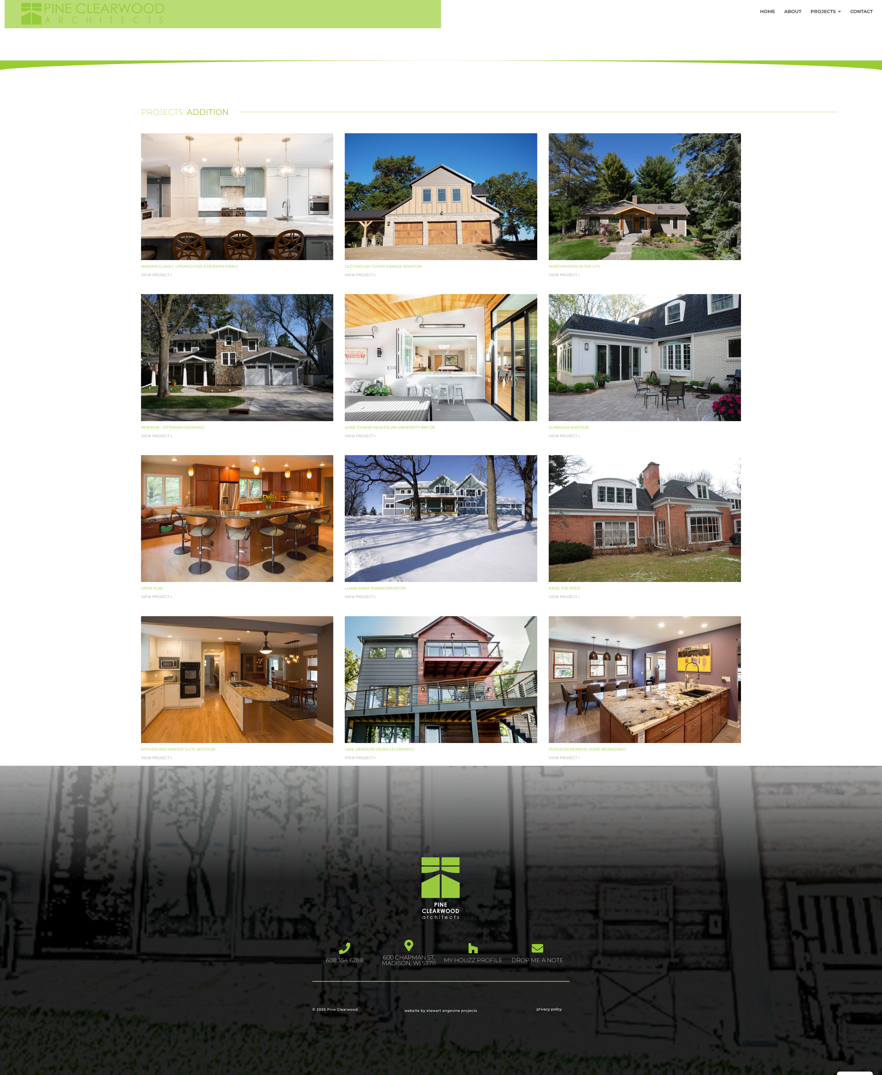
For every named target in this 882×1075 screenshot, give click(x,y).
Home (767, 11)
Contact (861, 11)
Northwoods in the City (574, 266)
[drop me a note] (537, 948)
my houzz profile (473, 960)
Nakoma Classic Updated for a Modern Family (190, 266)
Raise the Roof (564, 588)
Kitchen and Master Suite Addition (178, 749)
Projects (823, 11)
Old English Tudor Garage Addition (383, 266)
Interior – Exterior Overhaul (173, 427)
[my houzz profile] (473, 948)
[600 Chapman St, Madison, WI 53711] (409, 945)
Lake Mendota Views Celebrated (379, 749)
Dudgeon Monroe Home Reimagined (587, 749)
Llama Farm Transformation (375, 588)
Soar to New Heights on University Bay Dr (390, 427)
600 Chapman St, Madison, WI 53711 (409, 960)
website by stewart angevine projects (440, 1010)
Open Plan (152, 588)
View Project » (156, 275)
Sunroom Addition (569, 427)
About (792, 11)
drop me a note (537, 960)
